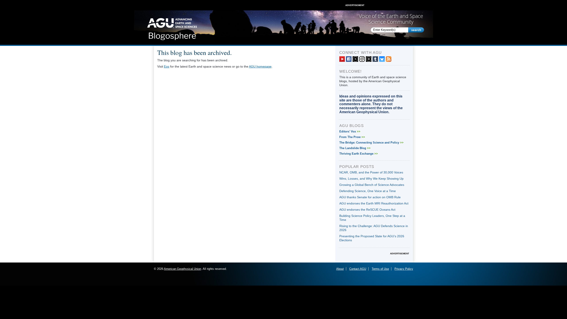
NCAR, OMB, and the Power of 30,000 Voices (371, 172)
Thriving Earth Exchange (358, 153)
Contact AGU (357, 268)
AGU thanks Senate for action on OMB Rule (370, 197)
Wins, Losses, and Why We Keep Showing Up (371, 178)
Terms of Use (380, 268)
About (340, 268)
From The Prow (352, 137)
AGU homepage (260, 66)
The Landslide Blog (355, 148)
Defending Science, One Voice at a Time (367, 191)
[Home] (172, 27)
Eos (166, 66)
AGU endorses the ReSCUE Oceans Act (367, 209)
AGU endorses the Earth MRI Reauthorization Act (373, 203)
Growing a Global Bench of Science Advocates (371, 185)
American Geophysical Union (182, 268)
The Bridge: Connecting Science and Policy (371, 142)
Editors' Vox (349, 131)
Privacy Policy (403, 268)
